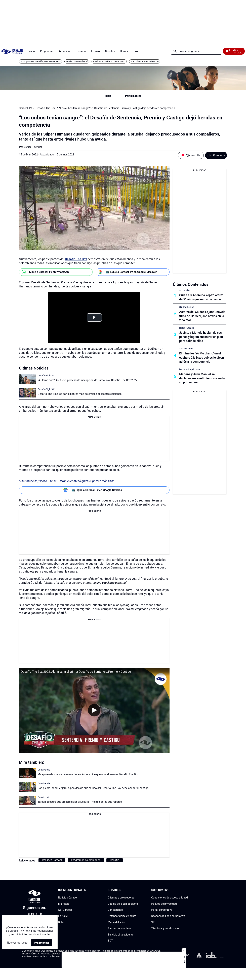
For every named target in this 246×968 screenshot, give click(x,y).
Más (136, 51)
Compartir (219, 155)
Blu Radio (63, 903)
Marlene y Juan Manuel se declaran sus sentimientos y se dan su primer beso (202, 378)
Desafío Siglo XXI (46, 375)
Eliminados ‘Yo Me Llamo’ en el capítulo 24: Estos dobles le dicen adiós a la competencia (201, 357)
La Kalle (63, 916)
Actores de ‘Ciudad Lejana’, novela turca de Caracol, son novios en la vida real (202, 316)
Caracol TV (25, 108)
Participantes (133, 95)
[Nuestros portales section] (87, 890)
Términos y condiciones (165, 928)
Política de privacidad (164, 903)
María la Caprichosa (189, 369)
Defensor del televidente (122, 916)
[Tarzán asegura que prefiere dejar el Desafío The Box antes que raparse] (27, 800)
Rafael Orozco (186, 327)
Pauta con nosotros (119, 928)
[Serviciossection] (137, 890)
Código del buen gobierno (123, 903)
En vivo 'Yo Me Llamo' (77, 61)
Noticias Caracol (67, 897)
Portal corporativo (161, 910)
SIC (153, 922)
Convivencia (44, 769)
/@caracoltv (193, 155)
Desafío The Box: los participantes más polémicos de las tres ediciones (79, 393)
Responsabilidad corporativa (168, 916)
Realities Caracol (52, 860)
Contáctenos (115, 910)
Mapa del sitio (116, 922)
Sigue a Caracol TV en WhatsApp (49, 272)
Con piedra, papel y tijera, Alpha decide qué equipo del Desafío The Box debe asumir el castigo (93, 788)
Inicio (108, 95)
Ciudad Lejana (186, 307)
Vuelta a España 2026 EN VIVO (109, 61)
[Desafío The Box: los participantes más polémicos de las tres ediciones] (27, 392)
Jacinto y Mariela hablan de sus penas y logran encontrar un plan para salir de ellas (201, 337)
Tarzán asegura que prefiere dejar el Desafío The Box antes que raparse (80, 801)
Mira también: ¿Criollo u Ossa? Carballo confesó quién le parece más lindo (66, 481)
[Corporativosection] (187, 890)
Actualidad (184, 290)
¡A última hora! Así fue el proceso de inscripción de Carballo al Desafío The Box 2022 (87, 380)
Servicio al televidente (120, 934)
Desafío (114, 860)
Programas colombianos (85, 860)
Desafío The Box (45, 108)
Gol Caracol (65, 910)
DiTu (61, 922)
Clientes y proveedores (121, 897)
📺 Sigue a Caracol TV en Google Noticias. (97, 490)
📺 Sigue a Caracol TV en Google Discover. (131, 272)
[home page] (12, 51)
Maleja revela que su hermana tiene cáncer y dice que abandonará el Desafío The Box (88, 774)
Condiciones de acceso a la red (169, 897)
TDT (110, 940)
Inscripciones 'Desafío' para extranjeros (40, 61)
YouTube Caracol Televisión (145, 61)
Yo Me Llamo (186, 348)
